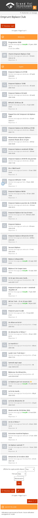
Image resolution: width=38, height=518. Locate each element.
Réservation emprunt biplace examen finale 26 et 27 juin (19, 138)
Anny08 (24, 44)
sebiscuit (25, 56)
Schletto (25, 334)
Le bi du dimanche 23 (16, 401)
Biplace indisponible (15, 259)
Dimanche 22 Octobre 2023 (18, 457)
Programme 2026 (14, 42)
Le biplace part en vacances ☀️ (20, 382)
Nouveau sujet (9, 26)
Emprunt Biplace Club (13, 17)
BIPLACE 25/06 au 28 (15, 103)
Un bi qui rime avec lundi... (18, 278)
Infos (17, 48)
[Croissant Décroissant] (19, 478)
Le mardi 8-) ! (13, 344)
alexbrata (25, 74)
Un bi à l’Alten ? (14, 422)
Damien (24, 170)
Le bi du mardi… (14, 391)
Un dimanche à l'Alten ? (17, 332)
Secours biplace (14, 247)
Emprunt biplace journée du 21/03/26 (22, 203)
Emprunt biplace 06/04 (16, 191)
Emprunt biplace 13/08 (16, 84)
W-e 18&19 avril (14, 168)
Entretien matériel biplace (18, 433)
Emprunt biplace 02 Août (17, 93)
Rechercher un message (29, 12)
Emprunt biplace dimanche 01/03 (20, 236)
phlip (24, 105)
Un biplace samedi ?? (16, 445)
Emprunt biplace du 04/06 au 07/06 (21, 128)
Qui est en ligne (10, 507)
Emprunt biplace (14, 224)
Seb (23, 182)
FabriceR (25, 424)
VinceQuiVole (26, 280)
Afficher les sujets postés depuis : (14, 469)
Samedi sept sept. (15, 363)
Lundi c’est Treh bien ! (16, 353)
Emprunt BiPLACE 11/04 (17, 180)
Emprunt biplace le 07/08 (17, 72)
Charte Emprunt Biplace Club (19, 54)
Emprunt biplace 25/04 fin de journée (22, 159)
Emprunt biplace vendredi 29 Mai (20, 149)
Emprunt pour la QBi (16, 311)
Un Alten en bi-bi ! (15, 322)
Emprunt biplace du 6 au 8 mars (20, 213)
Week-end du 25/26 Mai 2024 (19, 410)
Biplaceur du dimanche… (17, 372)
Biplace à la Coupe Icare (17, 268)
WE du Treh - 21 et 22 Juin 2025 (20, 301)
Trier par (15, 474)
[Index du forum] (19, 5)
